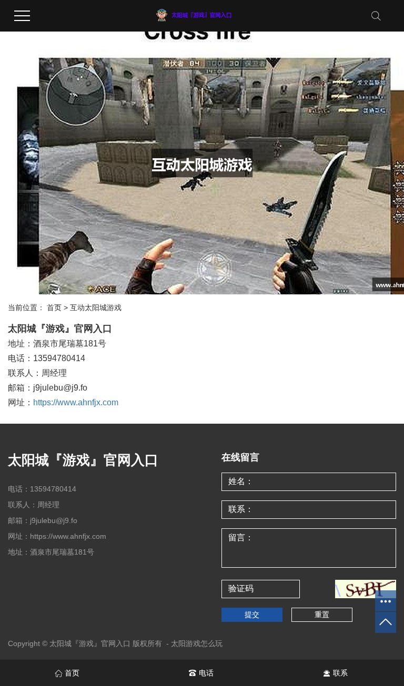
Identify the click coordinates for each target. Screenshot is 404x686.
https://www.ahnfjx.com (75, 402)
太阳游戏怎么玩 (197, 643)
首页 (54, 307)
